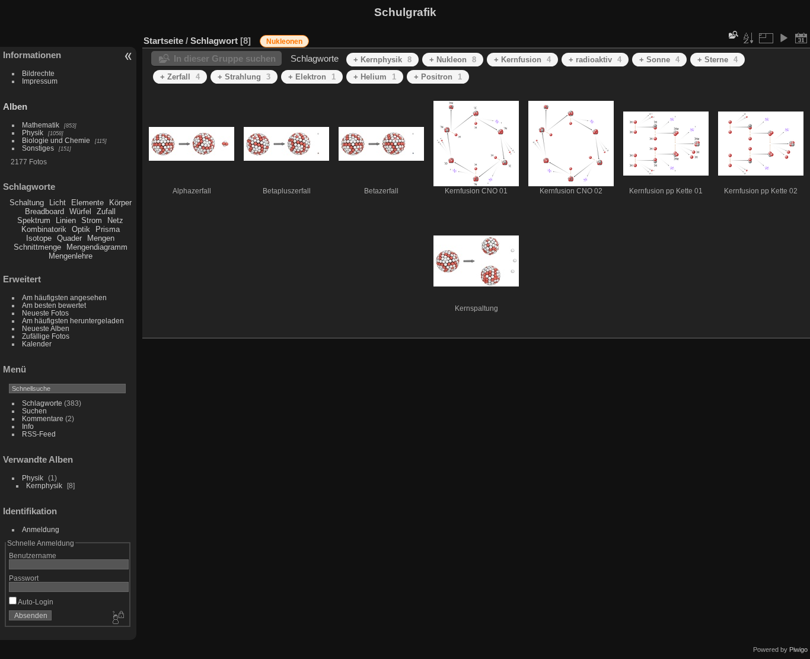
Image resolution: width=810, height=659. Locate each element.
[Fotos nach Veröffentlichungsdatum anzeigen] (801, 38)
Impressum (40, 81)
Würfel (80, 211)
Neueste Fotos (45, 313)
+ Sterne (717, 59)
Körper (120, 202)
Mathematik (40, 125)
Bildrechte (38, 73)
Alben (15, 106)
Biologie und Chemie (56, 140)
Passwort (24, 578)
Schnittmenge (37, 247)
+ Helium (374, 76)
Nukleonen (284, 41)
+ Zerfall (180, 76)
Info (28, 426)
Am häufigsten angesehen (64, 297)
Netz (115, 220)
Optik (81, 229)
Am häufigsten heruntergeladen (73, 320)
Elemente (87, 202)
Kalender (37, 344)
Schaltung (26, 202)
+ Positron (438, 76)
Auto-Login (35, 602)
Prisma (107, 229)
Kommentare (42, 418)
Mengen (100, 238)
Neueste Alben (45, 328)
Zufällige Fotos (45, 336)
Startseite (163, 41)
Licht (57, 202)
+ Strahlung (244, 76)
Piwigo (798, 649)
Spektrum (33, 220)
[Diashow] (783, 38)
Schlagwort (214, 41)
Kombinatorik (43, 229)
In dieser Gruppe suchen (225, 58)
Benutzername (32, 555)
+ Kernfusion (522, 59)
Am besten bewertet (54, 305)
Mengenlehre (71, 255)
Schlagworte (42, 403)
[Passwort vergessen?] (117, 618)
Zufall (106, 211)
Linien (66, 220)
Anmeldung (40, 529)
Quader (69, 238)
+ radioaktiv (595, 59)
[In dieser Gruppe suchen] (732, 34)
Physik (32, 132)
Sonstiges (38, 148)
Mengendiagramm (96, 247)
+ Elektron (312, 76)
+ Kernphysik (382, 59)
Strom (91, 220)
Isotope (39, 238)
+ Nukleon (452, 59)
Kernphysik (44, 485)
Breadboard (44, 211)
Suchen (34, 411)
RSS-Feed (39, 434)
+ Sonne (659, 59)
